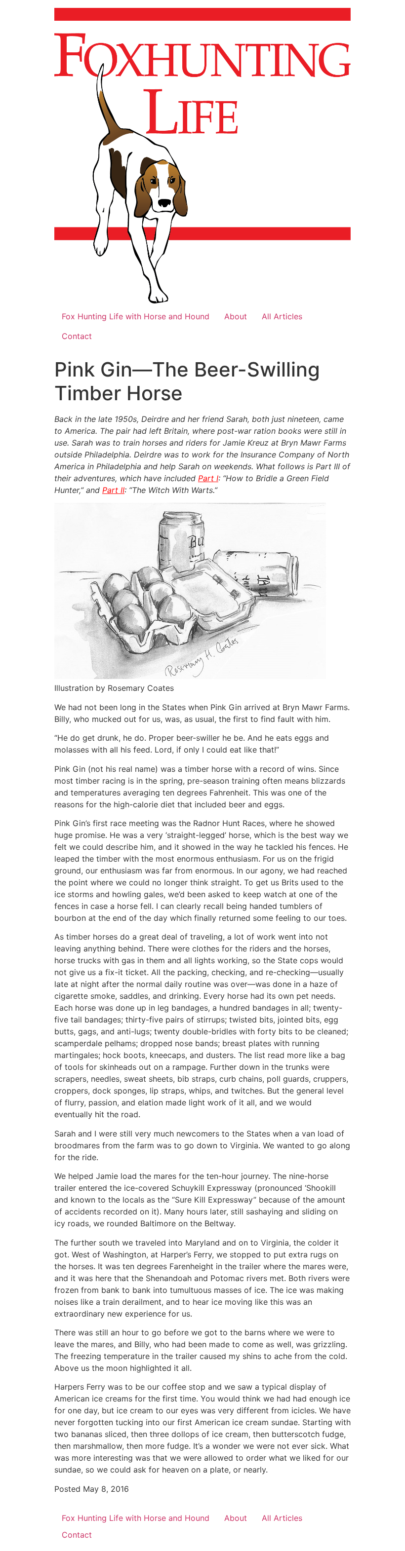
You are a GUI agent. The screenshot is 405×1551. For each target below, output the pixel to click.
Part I (208, 478)
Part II (113, 490)
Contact (77, 336)
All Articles (282, 316)
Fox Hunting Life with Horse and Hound (135, 316)
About (235, 316)
